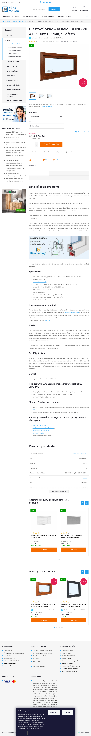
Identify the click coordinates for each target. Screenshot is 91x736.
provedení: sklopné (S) (39, 282)
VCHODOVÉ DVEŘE (12, 66)
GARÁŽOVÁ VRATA (12, 80)
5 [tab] (61, 627)
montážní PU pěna (38, 433)
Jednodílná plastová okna (15, 44)
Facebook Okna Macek (10, 666)
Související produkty (78, 173)
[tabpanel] (44, 532)
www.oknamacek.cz (80, 318)
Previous (82, 503)
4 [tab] (59, 627)
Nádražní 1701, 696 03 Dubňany (15, 653)
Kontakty (4, 2)
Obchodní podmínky (67, 663)
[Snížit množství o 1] (36, 145)
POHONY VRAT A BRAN (13, 90)
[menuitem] (8, 17)
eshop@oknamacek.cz (72, 313)
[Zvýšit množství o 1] (36, 143)
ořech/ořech (83, 454)
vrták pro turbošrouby (39, 425)
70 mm (85, 478)
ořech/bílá (76, 454)
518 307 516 (36, 661)
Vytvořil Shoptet (84, 732)
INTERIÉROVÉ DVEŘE (12, 71)
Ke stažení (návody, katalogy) (70, 668)
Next (87, 503)
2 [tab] (59, 559)
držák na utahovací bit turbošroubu (43, 428)
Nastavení (22, 733)
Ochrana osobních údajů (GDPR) (71, 666)
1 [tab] (54, 627)
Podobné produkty (38, 178)
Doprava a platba (66, 658)
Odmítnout (53, 712)
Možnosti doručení (83, 132)
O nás (19, 2)
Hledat (54, 9)
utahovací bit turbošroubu (41, 431)
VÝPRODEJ (9, 36)
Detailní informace (46, 107)
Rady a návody (71, 655)
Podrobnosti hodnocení (52, 41)
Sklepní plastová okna (14, 53)
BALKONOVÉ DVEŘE (12, 62)
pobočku (47, 320)
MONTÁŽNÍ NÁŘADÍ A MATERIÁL (12, 95)
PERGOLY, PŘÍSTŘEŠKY (13, 85)
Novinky (64, 655)
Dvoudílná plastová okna (15, 47)
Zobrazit (44, 549)
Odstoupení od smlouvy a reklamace (72, 661)
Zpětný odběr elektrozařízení (69, 671)
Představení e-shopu (67, 650)
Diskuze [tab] (59, 173)
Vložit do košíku (52, 144)
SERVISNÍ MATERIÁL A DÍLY (14, 101)
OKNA (8, 40)
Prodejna (12, 2)
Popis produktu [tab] (39, 173)
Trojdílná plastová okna (14, 50)
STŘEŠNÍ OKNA (11, 76)
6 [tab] (62, 627)
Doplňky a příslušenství (14, 57)
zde (39, 728)
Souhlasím (67, 712)
